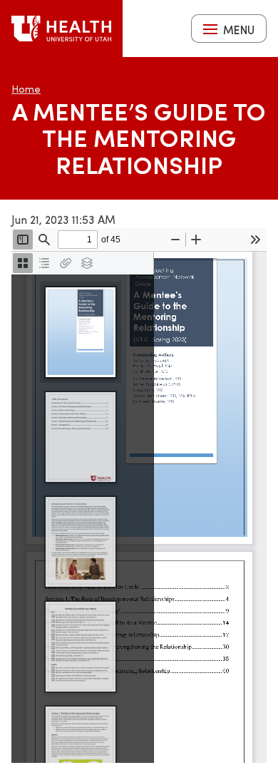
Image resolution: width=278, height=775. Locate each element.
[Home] (61, 28)
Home (26, 89)
